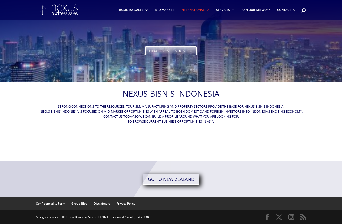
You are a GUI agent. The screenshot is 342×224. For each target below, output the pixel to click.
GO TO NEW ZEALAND (171, 179)
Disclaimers (102, 204)
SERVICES (223, 10)
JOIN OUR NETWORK (256, 10)
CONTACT (284, 10)
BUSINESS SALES (131, 10)
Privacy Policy (125, 204)
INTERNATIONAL (193, 10)
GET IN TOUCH (171, 142)
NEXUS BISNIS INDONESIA (171, 50)
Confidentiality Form (50, 204)
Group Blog (79, 204)
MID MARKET (164, 10)
